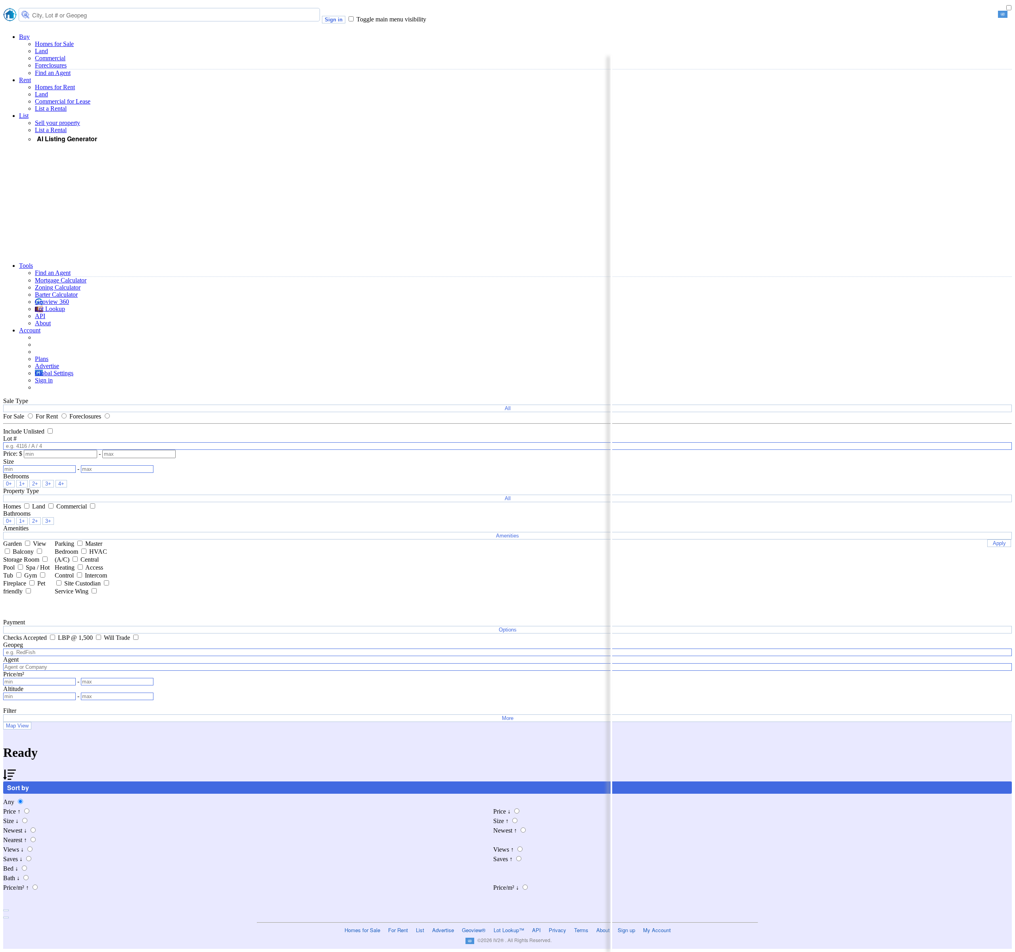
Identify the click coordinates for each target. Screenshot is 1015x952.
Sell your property (57, 122)
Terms (581, 930)
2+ (35, 484)
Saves (13, 859)
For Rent (47, 416)
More (507, 718)
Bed (10, 868)
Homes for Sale (54, 43)
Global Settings (54, 373)
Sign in (334, 20)
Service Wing (72, 591)
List (24, 115)
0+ (9, 484)
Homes (13, 506)
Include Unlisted (24, 431)
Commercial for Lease (62, 101)
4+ (61, 484)
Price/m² (16, 887)
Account (29, 330)
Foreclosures (51, 65)
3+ (48, 484)
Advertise (47, 366)
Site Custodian (83, 583)
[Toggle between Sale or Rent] (1009, 8)
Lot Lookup (50, 308)
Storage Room (22, 559)
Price (12, 811)
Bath (11, 878)
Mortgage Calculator (60, 280)
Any (9, 801)
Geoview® (474, 930)
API (40, 316)
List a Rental (51, 108)
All (508, 408)
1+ (22, 484)
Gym (31, 575)
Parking (65, 543)
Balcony (24, 551)
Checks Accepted (25, 637)
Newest (15, 830)
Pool (9, 567)
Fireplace (15, 583)
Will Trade (118, 637)
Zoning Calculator (57, 287)
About (43, 323)
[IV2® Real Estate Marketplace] (10, 15)
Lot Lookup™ (509, 930)
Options (508, 630)
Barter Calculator (56, 294)
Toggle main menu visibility (391, 19)
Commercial (50, 58)
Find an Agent (53, 72)
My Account (657, 930)
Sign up (626, 930)
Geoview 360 (52, 301)
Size (11, 821)
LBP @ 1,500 (76, 637)
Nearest (15, 840)
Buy (24, 36)
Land (41, 51)
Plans (41, 358)
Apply (999, 543)
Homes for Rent (55, 87)
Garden (13, 543)
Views (13, 849)
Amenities (507, 536)
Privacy (557, 930)
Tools (26, 265)
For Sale (14, 416)
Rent (25, 80)
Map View (17, 726)
